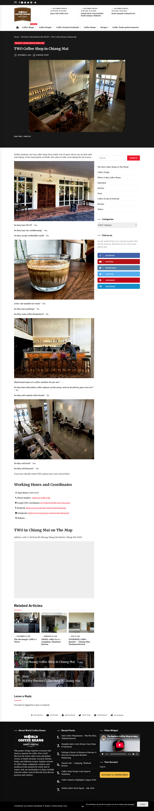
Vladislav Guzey (42, 55)
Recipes (104, 27)
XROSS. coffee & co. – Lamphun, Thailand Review (51, 642)
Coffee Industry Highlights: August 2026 (78, 780)
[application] (120, 745)
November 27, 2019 (23, 636)
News (100, 193)
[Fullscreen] (137, 754)
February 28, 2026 (50, 636)
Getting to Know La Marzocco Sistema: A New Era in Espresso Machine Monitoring (78, 755)
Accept (142, 804)
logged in (29, 705)
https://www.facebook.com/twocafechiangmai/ (46, 508)
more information (129, 804)
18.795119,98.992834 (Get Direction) (55, 503)
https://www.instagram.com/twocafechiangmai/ (48, 513)
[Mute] (133, 754)
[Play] (103, 754)
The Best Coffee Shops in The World (113, 167)
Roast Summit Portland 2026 (123, 13)
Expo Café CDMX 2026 (59, 13)
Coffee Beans (90, 27)
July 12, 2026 (75, 636)
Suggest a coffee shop (114, 775)
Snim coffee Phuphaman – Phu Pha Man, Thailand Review (79, 737)
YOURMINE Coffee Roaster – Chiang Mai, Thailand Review (79, 642)
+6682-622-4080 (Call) (41, 498)
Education (102, 183)
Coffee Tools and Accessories (125, 27)
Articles (101, 188)
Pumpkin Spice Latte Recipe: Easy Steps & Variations (78, 745)
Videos (100, 209)
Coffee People (45, 27)
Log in (102, 767)
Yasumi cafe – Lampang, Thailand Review (76, 764)
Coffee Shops (29, 26)
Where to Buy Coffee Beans (109, 178)
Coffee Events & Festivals (67, 27)
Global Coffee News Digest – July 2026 (77, 788)
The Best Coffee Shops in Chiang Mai (29, 43)
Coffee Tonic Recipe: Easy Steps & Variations (76, 772)
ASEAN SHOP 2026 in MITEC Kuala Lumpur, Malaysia (92, 14)
